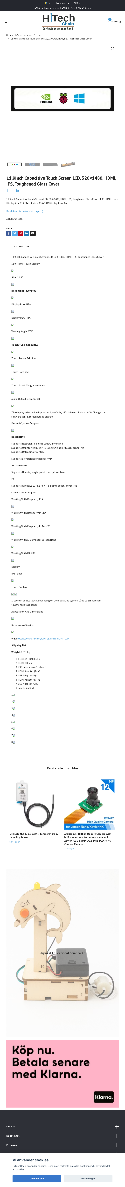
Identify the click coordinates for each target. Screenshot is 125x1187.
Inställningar (88, 1178)
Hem (8, 35)
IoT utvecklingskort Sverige (28, 35)
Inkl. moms (61, 3)
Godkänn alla (37, 1178)
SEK (76, 3)
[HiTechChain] (58, 22)
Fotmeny (11, 1145)
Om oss (10, 1126)
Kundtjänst (13, 1135)
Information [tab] (21, 246)
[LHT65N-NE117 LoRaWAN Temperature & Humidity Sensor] (35, 804)
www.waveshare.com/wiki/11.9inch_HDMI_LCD (43, 638)
